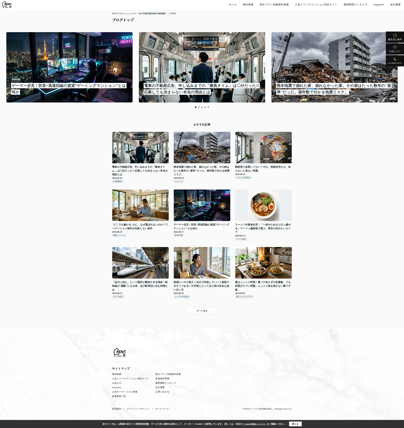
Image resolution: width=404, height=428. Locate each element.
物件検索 (248, 4)
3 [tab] (202, 107)
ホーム (233, 4)
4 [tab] (205, 107)
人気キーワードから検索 (125, 392)
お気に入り (395, 51)
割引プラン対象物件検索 (274, 4)
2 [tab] (199, 107)
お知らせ (116, 383)
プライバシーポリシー (138, 409)
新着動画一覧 (119, 396)
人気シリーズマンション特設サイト (316, 4)
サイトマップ (162, 409)
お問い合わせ (162, 392)
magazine (379, 4)
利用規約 (116, 409)
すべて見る (202, 311)
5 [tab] (208, 107)
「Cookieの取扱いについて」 (254, 424)
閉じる (295, 424)
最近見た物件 (395, 39)
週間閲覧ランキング (355, 4)
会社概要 (395, 4)
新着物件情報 (162, 378)
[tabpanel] (202, 67)
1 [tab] (195, 107)
